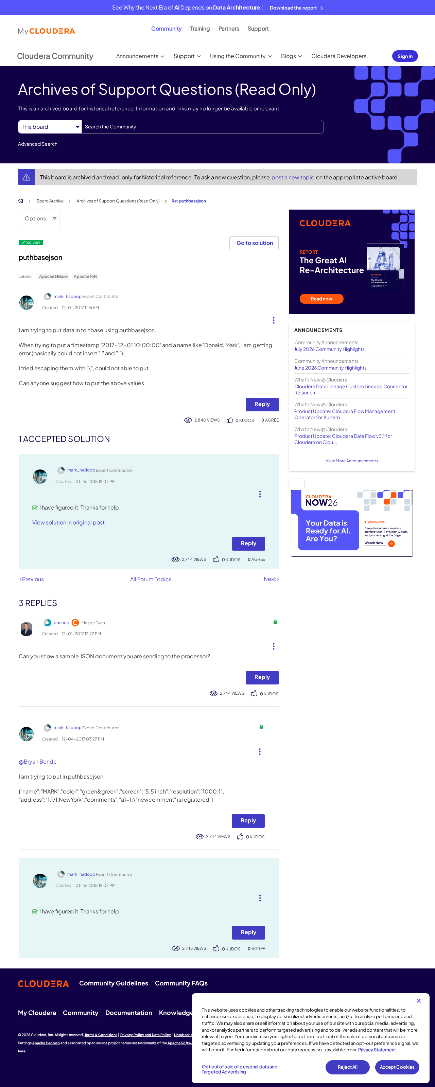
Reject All (347, 1067)
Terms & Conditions (101, 1035)
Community (166, 28)
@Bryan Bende (38, 761)
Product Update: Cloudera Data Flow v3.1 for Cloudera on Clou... (343, 439)
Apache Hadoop (46, 1043)
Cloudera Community (55, 55)
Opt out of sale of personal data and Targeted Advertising (240, 1069)
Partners (229, 28)
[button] (271, 319)
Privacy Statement (377, 1049)
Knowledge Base (184, 1012)
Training (200, 28)
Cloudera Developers (338, 55)
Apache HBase (53, 276)
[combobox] (203, 126)
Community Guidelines (113, 983)
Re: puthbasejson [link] (189, 200)
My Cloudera (37, 1012)
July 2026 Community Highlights (329, 349)
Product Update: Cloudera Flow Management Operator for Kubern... (344, 414)
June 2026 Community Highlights (330, 367)
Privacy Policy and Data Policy (145, 1035)
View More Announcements (352, 460)
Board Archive (50, 200)
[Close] (418, 1000)
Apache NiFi (85, 276)
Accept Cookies (397, 1067)
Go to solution (255, 242)
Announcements (137, 55)
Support (258, 28)
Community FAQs (181, 983)
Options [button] (35, 218)
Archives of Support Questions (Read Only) (118, 200)
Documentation (128, 1012)
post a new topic (293, 177)
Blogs (288, 55)
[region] (311, 1038)
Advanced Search (37, 144)
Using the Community (238, 55)
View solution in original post (68, 522)
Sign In (405, 56)
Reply (262, 403)
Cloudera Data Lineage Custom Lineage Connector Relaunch (351, 389)
